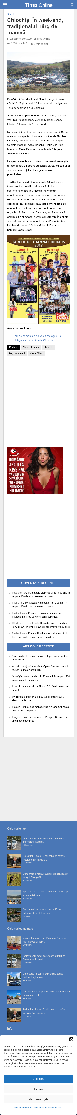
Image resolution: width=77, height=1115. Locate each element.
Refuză (38, 1089)
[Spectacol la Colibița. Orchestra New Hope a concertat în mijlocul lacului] (14, 897)
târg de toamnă (17, 353)
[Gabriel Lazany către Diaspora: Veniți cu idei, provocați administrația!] (14, 943)
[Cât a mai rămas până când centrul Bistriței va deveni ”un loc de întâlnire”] (14, 997)
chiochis (48, 347)
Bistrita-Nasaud (31, 347)
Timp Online (43, 39)
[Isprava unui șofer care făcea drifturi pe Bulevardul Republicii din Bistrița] (14, 843)
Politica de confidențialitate (47, 1107)
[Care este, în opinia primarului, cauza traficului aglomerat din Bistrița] (14, 979)
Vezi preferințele (38, 1099)
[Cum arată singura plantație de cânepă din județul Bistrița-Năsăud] (14, 879)
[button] (71, 1039)
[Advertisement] (38, 402)
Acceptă (38, 1078)
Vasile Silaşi (36, 353)
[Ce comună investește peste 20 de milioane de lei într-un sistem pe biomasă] (14, 915)
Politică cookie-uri (23, 1107)
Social (10, 14)
